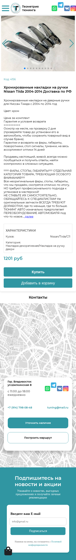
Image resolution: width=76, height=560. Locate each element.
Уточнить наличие (38, 423)
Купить (38, 272)
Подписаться (38, 531)
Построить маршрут (38, 437)
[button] (71, 43)
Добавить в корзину (38, 283)
